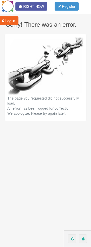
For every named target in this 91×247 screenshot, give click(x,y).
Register (68, 6)
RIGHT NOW (33, 6)
